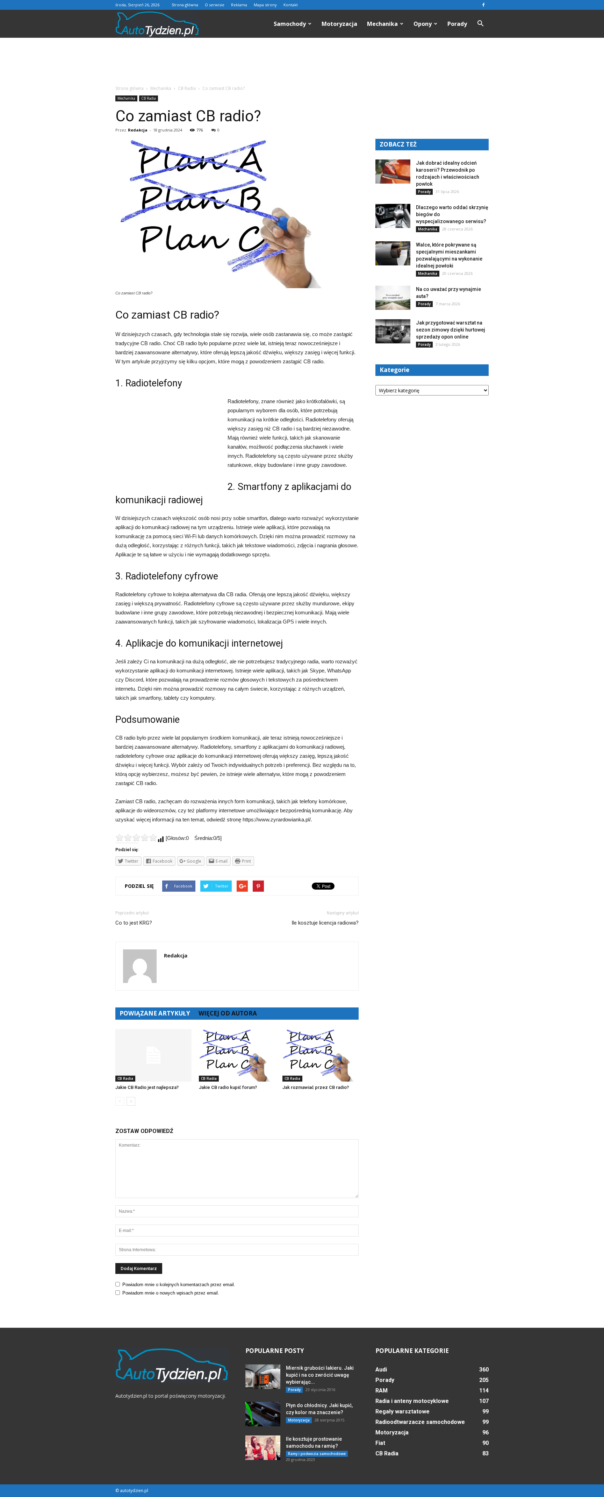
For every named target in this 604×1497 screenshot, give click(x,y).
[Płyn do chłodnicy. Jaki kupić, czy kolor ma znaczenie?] (262, 1414)
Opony (423, 24)
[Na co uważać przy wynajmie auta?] (392, 298)
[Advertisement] (302, 62)
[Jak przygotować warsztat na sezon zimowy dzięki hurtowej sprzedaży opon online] (392, 331)
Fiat (380, 1443)
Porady (457, 24)
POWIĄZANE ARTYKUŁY (155, 1013)
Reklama (239, 4)
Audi (381, 1369)
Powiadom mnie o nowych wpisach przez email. (170, 1293)
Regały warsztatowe (402, 1411)
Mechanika (382, 24)
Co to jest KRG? (133, 923)
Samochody (290, 24)
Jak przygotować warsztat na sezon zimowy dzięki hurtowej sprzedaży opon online (450, 330)
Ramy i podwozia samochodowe (317, 1453)
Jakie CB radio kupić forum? (228, 1087)
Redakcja (138, 130)
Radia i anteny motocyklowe (412, 1401)
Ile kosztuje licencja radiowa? (325, 923)
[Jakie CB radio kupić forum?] (237, 1055)
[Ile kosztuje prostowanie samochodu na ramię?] (262, 1447)
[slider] (136, 837)
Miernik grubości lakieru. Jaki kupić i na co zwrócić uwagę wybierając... (320, 1375)
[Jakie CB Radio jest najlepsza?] (153, 1055)
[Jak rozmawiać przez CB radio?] (320, 1055)
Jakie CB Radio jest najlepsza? (147, 1087)
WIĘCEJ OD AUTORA (228, 1013)
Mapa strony (265, 4)
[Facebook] (483, 5)
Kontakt (290, 4)
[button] (480, 23)
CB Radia (148, 98)
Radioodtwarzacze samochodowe (420, 1422)
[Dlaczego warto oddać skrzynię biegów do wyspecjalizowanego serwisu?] (392, 216)
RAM (381, 1390)
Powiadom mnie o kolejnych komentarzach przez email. (178, 1284)
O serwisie (214, 4)
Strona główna (185, 4)
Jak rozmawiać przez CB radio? (315, 1087)
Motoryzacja (339, 24)
